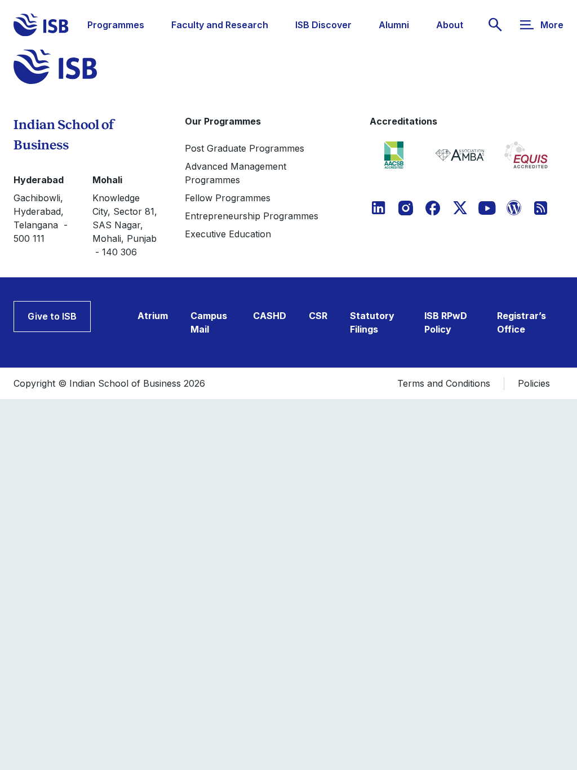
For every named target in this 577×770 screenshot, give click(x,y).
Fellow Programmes (227, 197)
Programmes (115, 24)
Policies (534, 383)
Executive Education (228, 234)
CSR (318, 315)
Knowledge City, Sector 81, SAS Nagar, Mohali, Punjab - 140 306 (124, 225)
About (449, 24)
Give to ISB (52, 316)
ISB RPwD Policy (445, 322)
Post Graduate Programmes (244, 148)
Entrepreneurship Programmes (251, 216)
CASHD (269, 315)
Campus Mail (208, 322)
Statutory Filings (372, 322)
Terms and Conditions (443, 383)
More (551, 24)
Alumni (394, 24)
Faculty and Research (219, 24)
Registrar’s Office (521, 322)
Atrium (152, 315)
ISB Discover (323, 24)
